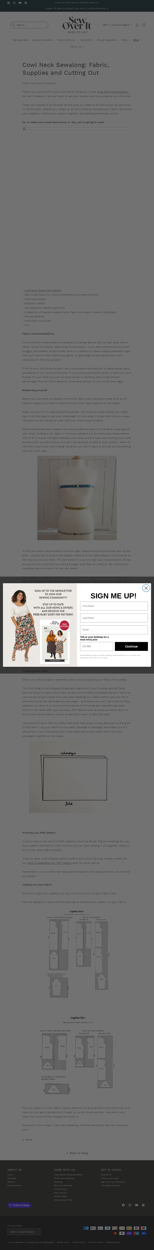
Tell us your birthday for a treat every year (94, 638)
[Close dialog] (146, 588)
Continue (131, 646)
